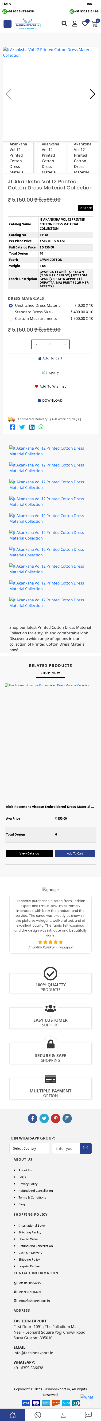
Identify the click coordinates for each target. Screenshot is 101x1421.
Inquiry (52, 372)
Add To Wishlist (52, 386)
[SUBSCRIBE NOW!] (86, 1147)
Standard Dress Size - (34, 312)
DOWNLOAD (51, 400)
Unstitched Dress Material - (39, 305)
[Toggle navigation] (8, 24)
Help (6, 4)
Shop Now (50, 673)
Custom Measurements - (37, 318)
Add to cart (52, 358)
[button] (92, 94)
